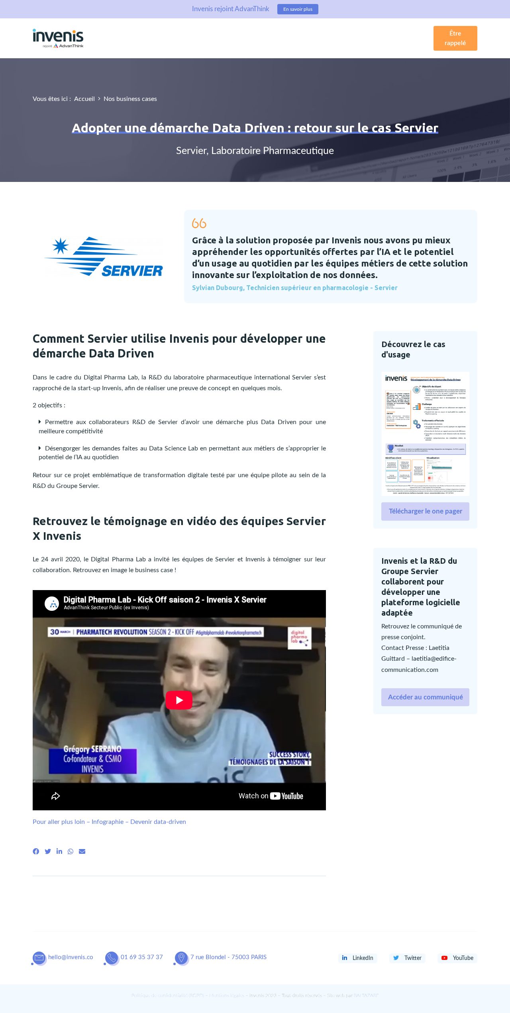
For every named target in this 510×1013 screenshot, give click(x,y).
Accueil (84, 99)
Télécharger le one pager (425, 511)
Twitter (412, 958)
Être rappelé (455, 38)
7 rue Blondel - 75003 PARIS (228, 957)
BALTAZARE (366, 995)
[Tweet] (48, 852)
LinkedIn (362, 958)
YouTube (462, 958)
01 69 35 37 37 (142, 957)
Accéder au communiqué (425, 697)
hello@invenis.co (70, 957)
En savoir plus (297, 9)
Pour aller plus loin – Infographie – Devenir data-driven (109, 822)
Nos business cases (130, 99)
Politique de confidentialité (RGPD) (167, 995)
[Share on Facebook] (36, 852)
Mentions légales (226, 995)
